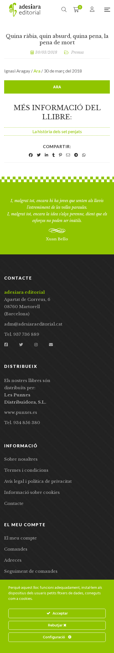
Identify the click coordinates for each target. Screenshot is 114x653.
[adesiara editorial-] (25, 9)
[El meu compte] (93, 9)
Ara (36, 70)
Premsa (77, 52)
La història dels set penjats (57, 131)
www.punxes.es (20, 412)
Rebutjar (55, 625)
